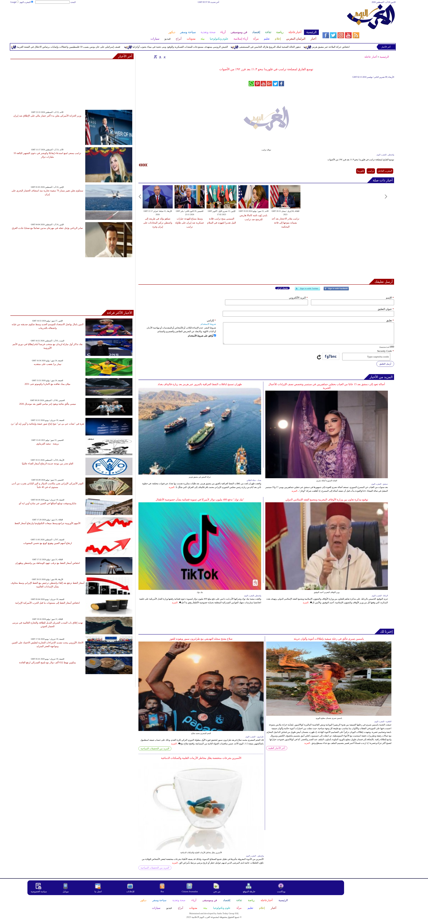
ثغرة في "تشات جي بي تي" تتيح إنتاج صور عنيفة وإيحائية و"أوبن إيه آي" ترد (47, 424)
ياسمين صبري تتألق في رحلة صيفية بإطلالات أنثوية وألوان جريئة (329, 638)
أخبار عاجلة (370, 56)
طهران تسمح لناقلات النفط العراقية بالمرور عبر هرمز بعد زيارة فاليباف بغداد (200, 384)
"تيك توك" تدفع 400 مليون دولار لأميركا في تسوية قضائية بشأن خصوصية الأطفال (200, 499)
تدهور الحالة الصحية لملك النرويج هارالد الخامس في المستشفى (328, 47)
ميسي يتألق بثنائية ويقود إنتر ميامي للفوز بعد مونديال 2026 (47, 404)
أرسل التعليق (385, 364)
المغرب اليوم (25, 2)
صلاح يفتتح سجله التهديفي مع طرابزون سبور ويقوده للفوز (201, 638)
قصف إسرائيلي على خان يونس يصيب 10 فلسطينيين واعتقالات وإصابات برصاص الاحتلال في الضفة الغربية (127, 47)
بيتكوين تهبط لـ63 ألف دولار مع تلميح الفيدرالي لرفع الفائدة (47, 662)
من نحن (216, 891)
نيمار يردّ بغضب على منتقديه (47, 364)
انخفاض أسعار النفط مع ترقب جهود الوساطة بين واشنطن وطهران (47, 563)
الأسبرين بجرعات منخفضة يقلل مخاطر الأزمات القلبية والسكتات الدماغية (201, 758)
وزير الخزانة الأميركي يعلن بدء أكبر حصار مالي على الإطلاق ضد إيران (47, 115)
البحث (73, 2)
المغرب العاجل (385, 171)
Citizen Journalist (190, 891)
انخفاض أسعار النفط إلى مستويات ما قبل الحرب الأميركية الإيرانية (47, 603)
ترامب (371, 171)
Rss (162, 891)
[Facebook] (336, 290)
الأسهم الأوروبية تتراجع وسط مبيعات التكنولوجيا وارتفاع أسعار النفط (47, 523)
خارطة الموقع (249, 891)
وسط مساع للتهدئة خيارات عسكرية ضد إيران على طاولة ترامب (189, 222)
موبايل (66, 891)
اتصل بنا (98, 891)
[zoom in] (155, 56)
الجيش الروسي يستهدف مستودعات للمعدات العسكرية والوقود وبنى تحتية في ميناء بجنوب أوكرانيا (238, 47)
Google (13, 2)
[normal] (160, 56)
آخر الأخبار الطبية (276, 748)
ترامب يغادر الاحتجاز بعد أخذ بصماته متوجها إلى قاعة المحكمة (285, 222)
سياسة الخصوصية (39, 891)
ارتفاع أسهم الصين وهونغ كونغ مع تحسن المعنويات (47, 543)
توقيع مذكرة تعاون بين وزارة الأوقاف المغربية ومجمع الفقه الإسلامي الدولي (326, 499)
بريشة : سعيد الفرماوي (47, 443)
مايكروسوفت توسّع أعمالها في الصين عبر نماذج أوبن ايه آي (47, 503)
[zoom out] (164, 56)
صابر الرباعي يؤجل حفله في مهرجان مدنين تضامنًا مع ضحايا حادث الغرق (47, 228)
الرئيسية (384, 56)
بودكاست (281, 891)
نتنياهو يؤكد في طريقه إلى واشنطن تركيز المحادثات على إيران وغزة (157, 222)
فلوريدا (360, 171)
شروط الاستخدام (208, 324)
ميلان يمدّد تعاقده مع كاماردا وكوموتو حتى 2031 (47, 384)
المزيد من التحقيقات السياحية (155, 748)
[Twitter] (307, 290)
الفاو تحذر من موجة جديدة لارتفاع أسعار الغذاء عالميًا (47, 463)
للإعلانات (130, 891)
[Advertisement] (164, 14)
